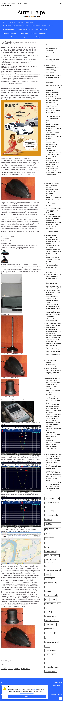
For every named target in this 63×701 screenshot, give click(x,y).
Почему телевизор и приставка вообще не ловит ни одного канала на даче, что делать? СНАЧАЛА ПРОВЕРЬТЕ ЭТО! (54, 337)
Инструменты (39, 37)
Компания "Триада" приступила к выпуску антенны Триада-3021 (52, 237)
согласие (34, 689)
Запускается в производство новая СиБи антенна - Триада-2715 (53, 216)
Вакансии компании (6, 5)
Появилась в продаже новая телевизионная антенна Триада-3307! (52, 265)
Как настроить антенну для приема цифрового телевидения (53, 48)
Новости (28, 1)
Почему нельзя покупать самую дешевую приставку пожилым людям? (53, 466)
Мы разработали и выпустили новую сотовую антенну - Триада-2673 (53, 197)
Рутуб (10, 1)
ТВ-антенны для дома (9, 22)
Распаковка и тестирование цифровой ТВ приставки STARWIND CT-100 (54, 460)
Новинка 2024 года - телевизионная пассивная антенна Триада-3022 (53, 222)
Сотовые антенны (47, 25)
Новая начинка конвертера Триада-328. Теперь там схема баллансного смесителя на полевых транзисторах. (53, 79)
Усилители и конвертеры (39, 33)
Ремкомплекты (36, 25)
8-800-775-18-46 (57, 683)
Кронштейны (24, 33)
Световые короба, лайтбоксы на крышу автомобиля (17, 37)
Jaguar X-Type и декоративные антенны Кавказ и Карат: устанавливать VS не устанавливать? (52, 69)
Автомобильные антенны (26, 22)
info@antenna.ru (57, 685)
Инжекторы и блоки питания (25, 29)
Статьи (34, 1)
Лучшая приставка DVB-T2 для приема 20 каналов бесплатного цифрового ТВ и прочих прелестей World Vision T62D (53, 486)
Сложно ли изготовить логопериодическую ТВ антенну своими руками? (53, 306)
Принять (27, 696)
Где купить (4, 1)
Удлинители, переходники (10, 33)
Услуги (21, 1)
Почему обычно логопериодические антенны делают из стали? (53, 329)
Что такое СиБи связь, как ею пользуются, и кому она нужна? (53, 54)
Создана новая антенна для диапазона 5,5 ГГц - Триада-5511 (54, 203)
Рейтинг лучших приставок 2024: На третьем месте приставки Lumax (53, 100)
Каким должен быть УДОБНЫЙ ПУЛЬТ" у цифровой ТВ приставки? (53, 398)
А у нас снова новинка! (52, 181)
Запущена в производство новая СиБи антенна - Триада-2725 (53, 210)
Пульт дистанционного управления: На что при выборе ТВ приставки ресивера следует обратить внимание (53, 126)
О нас (16, 1)
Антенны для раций (8, 29)
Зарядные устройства (41, 29)
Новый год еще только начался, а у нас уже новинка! (52, 185)
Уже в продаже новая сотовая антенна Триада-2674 (52, 191)
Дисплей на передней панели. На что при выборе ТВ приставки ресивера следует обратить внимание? (53, 154)
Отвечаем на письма (50, 272)
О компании (20, 683)
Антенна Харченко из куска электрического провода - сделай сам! (53, 292)
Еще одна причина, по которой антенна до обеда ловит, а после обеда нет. (53, 349)
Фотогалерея (11, 3)
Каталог (26, 3)
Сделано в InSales (56, 694)
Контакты (3, 3)
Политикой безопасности (26, 693)
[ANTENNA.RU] (31, 13)
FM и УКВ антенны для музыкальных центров (16, 25)
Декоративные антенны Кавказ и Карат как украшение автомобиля (52, 61)
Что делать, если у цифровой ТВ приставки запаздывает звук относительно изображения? (53, 436)
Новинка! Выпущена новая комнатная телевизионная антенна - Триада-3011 (53, 251)
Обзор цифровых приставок (52, 378)
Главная (19, 3)
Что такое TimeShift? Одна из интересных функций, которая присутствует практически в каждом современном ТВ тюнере (53, 418)
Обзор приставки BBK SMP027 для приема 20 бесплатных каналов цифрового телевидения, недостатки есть (53, 108)
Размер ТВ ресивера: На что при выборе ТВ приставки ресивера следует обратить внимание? (53, 144)
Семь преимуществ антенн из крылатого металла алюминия (53, 356)
